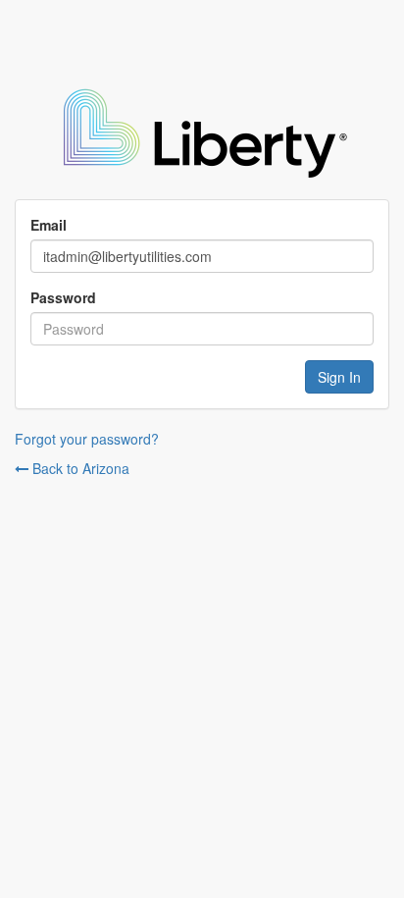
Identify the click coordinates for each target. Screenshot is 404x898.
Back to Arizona (78, 468)
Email (48, 225)
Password (63, 297)
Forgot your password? (87, 439)
